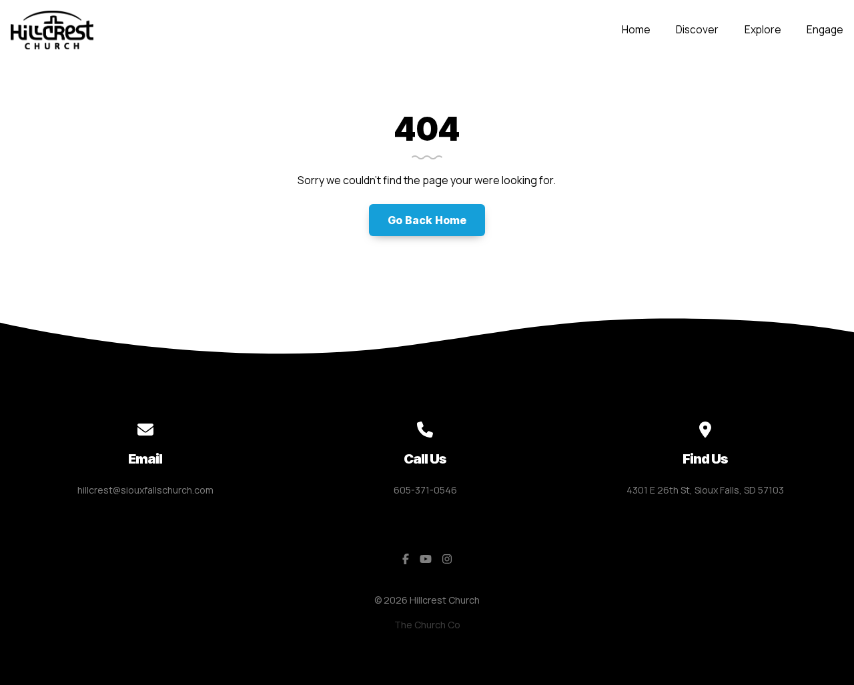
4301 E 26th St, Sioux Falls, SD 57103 (705, 490)
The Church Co (427, 624)
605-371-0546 (425, 490)
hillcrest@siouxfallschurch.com (145, 490)
